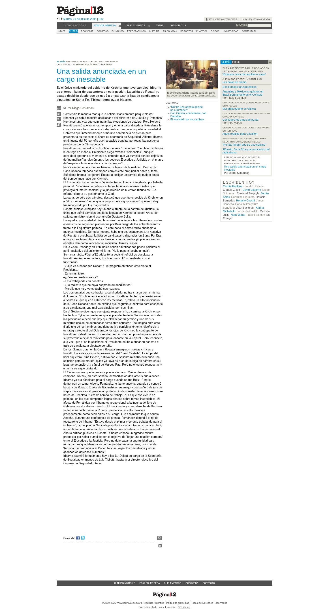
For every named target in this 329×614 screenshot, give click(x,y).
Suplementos (172, 583)
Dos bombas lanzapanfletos (239, 86)
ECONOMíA (87, 31)
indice (235, 62)
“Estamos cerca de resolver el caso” (244, 74)
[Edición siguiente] (62, 19)
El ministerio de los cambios (187, 119)
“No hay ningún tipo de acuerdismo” (244, 144)
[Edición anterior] (57, 19)
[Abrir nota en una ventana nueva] (59, 109)
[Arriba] (160, 546)
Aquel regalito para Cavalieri (239, 133)
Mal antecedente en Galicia (239, 108)
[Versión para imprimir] (59, 126)
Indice (62, 31)
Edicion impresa (149, 583)
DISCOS (215, 31)
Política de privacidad (177, 602)
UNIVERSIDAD (230, 31)
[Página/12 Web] (80, 15)
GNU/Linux (184, 607)
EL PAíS (73, 31)
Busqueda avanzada (257, 19)
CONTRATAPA (249, 31)
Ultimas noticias (124, 583)
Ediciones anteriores (222, 19)
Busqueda (192, 583)
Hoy (100, 19)
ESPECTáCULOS (136, 31)
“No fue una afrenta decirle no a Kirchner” (186, 108)
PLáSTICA (201, 31)
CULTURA (154, 31)
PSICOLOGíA (170, 31)
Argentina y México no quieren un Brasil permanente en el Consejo (242, 93)
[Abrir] (119, 26)
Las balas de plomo (234, 82)
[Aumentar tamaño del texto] (59, 115)
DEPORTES (186, 31)
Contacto (209, 583)
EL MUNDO (118, 31)
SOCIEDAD (103, 31)
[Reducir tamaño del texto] (59, 120)
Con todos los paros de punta (240, 119)
